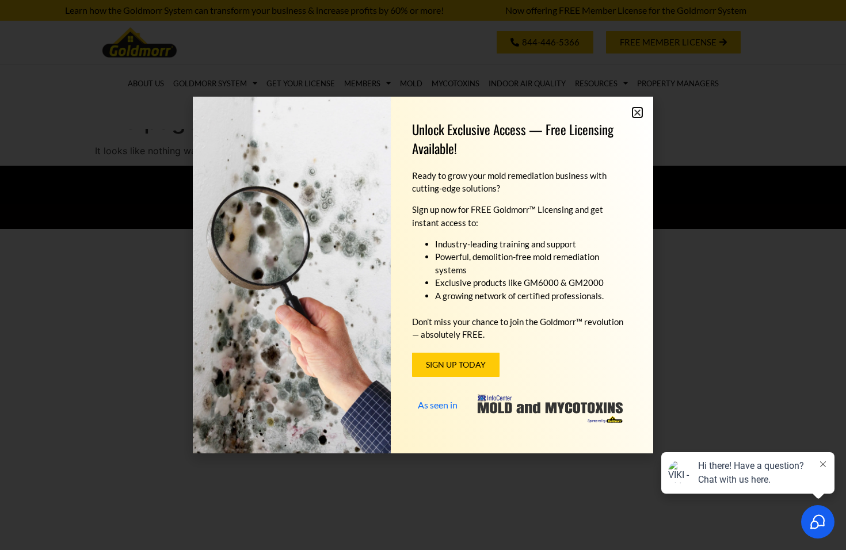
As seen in (438, 404)
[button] (637, 112)
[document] (423, 275)
